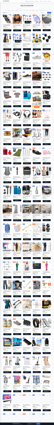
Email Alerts (49, 1)
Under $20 (41, 1)
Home (13, 10)
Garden (21, 10)
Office (47, 10)
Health (41, 10)
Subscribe (38, 423)
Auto (44, 10)
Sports (30, 10)
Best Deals (45, 1)
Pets (24, 10)
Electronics (17, 10)
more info (40, 31)
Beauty (37, 10)
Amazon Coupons (31, 1)
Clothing (10, 10)
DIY (27, 10)
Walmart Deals (37, 1)
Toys (34, 10)
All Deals (27, 1)
